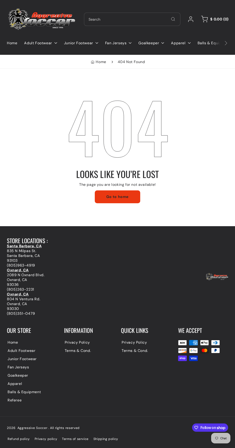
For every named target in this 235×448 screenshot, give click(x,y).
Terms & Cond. (78, 350)
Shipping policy (105, 439)
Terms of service (75, 439)
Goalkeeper (18, 375)
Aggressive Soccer (32, 428)
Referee (15, 400)
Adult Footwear (21, 350)
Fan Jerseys (18, 367)
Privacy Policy (77, 342)
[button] (214, 19)
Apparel (15, 383)
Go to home (117, 196)
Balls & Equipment (24, 392)
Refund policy (19, 439)
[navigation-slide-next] (220, 43)
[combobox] (132, 19)
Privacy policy (46, 439)
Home (101, 61)
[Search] (173, 19)
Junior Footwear (22, 358)
